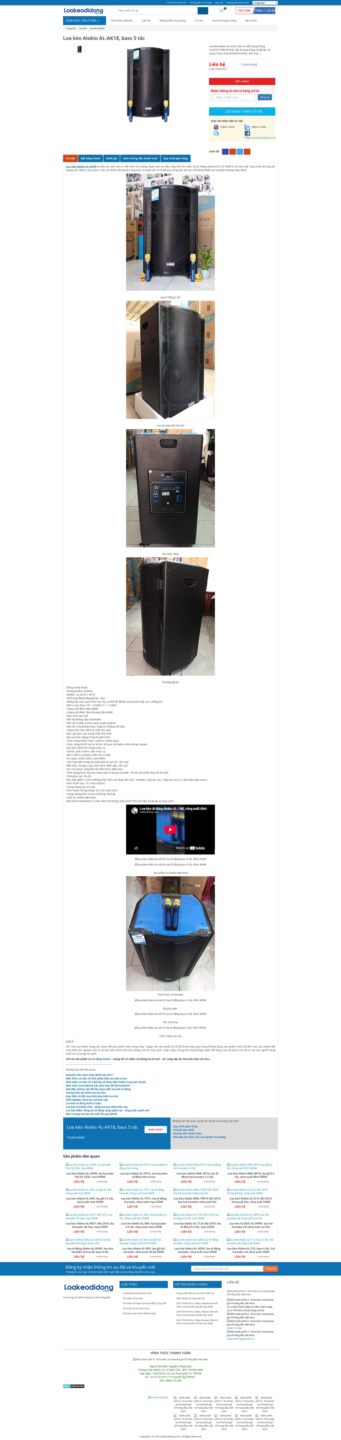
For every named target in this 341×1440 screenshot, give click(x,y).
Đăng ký (265, 97)
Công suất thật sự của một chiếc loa (195, 1293)
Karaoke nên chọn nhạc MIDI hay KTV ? (90, 1075)
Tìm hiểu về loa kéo (133, 1298)
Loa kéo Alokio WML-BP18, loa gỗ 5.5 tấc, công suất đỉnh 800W (251, 1175)
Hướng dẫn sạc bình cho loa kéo (86, 1092)
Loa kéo (83, 28)
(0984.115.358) (234, 1328)
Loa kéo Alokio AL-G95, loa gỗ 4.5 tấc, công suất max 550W (90, 1200)
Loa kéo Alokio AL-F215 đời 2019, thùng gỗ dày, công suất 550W (251, 1200)
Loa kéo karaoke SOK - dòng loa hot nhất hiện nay (97, 1106)
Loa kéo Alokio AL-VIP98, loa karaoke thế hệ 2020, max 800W (90, 1175)
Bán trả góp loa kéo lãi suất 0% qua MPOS (91, 1114)
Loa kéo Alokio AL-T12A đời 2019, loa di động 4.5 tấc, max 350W (197, 1225)
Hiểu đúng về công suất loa (190, 1298)
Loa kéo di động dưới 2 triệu (83, 1103)
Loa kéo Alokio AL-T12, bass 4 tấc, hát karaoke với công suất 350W (251, 1250)
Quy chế (219, 2)
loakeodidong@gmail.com (241, 1338)
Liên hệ (146, 20)
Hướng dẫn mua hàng (201, 2)
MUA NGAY (155, 1129)
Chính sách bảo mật (176, 2)
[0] (221, 10)
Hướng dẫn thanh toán (238, 2)
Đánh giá (111, 158)
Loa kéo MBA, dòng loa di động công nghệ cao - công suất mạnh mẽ (107, 1110)
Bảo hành (251, 20)
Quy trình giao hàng (224, 20)
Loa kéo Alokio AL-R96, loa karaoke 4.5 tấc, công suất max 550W (143, 1225)
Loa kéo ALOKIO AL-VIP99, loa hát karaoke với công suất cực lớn (251, 1225)
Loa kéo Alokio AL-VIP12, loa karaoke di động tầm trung (143, 1175)
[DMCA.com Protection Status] (74, 1386)
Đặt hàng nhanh (90, 158)
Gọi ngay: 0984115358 (243, 111)
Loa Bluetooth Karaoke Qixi (137, 1293)
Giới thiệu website (121, 20)
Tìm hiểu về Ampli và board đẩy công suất (144, 1303)
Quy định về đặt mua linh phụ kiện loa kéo (92, 1096)
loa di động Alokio (99, 1059)
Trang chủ (71, 28)
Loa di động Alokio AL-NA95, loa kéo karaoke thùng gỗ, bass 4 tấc (90, 1250)
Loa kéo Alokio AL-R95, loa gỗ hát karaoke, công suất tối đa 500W (143, 1250)
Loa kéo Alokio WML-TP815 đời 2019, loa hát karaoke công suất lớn (197, 1200)
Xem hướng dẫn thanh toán (140, 158)
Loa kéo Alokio (97, 28)
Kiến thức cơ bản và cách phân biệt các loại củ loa (96, 1078)
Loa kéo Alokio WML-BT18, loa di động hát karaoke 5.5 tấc (197, 1175)
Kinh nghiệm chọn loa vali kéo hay (87, 1099)
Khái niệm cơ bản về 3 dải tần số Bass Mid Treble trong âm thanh (106, 1082)
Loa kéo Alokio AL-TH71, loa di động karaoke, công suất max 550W (143, 1200)
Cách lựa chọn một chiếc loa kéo (139, 1313)
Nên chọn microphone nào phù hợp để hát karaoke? (98, 1085)
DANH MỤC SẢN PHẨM (81, 21)
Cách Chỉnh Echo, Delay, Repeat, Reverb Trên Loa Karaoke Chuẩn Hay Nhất (197, 1305)
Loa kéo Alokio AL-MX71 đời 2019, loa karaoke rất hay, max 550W (90, 1225)
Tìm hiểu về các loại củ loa (136, 1308)
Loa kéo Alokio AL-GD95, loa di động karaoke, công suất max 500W (197, 1250)
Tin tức (199, 20)
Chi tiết (70, 158)
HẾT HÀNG (242, 81)
